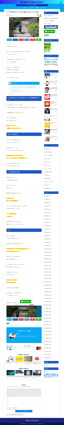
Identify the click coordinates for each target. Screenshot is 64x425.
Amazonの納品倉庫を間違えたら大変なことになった (53, 130)
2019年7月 (47, 341)
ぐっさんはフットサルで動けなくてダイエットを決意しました (53, 74)
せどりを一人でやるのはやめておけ (19, 362)
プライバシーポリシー (35, 420)
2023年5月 (47, 199)
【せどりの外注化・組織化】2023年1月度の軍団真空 (19, 376)
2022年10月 (48, 212)
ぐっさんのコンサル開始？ (32, 5)
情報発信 (47, 178)
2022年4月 (47, 232)
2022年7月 (47, 222)
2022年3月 (47, 235)
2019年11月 (48, 328)
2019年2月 (47, 357)
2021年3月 (47, 275)
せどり (8, 323)
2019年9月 (47, 334)
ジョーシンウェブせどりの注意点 (53, 123)
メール (8, 401)
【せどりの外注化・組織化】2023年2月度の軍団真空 (10, 376)
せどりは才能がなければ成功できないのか (11, 362)
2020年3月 (47, 314)
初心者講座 (37, 7)
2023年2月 (47, 202)
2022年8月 (47, 219)
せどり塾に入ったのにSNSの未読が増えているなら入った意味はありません (37, 363)
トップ (20, 7)
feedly (24, 313)
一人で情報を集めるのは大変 (15, 91)
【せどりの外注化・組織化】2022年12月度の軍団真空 (28, 376)
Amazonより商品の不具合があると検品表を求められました (53, 95)
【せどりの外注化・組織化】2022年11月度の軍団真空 (37, 376)
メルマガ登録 (31, 7)
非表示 (15, 83)
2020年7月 (47, 301)
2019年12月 (48, 324)
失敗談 (47, 175)
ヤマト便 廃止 (16, 325)
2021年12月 (48, 245)
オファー (47, 161)
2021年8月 (47, 258)
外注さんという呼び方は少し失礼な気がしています (53, 137)
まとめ (11, 93)
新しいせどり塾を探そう (14, 89)
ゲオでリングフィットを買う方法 (53, 116)
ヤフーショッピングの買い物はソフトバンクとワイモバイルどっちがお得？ (53, 82)
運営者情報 (27, 420)
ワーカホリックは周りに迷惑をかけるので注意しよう (53, 109)
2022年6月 (47, 225)
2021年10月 (48, 252)
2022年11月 (48, 209)
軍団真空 (47, 188)
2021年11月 (48, 248)
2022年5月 (47, 229)
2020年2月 (47, 318)
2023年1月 (47, 205)
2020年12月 (48, 285)
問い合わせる (47, 371)
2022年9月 (47, 215)
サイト (8, 404)
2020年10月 (48, 291)
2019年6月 (47, 344)
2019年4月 (47, 351)
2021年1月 (47, 281)
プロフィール (25, 7)
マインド (47, 168)
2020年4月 (47, 311)
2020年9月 (47, 295)
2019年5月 (47, 347)
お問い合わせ (43, 7)
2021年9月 (47, 255)
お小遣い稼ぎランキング (47, 36)
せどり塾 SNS (9, 325)
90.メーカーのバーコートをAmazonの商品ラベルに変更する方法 (54, 102)
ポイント (47, 165)
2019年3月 (47, 354)
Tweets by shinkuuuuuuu (48, 377)
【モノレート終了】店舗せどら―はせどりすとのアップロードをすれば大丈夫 (28, 363)
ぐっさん (37, 15)
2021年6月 (47, 265)
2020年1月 (47, 321)
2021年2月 (47, 278)
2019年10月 (48, 331)
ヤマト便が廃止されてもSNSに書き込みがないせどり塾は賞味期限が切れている (23, 87)
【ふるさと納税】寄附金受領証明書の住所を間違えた (53, 88)
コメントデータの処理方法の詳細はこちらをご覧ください (14, 414)
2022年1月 (47, 242)
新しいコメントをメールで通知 (12, 407)
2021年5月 (47, 268)
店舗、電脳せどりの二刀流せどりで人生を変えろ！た (30, 423)
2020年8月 (47, 298)
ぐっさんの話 (48, 155)
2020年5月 (47, 308)
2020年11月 (48, 288)
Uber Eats (47, 148)
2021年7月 (47, 262)
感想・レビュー (48, 181)
